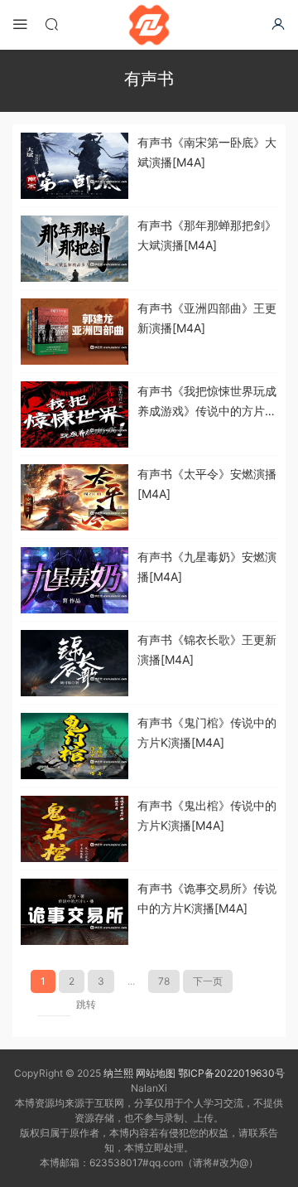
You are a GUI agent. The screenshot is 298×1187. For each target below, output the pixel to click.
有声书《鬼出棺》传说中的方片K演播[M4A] (206, 815)
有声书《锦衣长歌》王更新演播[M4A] (206, 649)
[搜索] (51, 23)
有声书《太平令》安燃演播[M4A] (206, 484)
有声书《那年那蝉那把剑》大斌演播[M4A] (206, 235)
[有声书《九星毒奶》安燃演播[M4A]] (74, 580)
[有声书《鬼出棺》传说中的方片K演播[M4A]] (74, 829)
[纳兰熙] (149, 25)
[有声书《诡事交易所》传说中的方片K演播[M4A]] (74, 912)
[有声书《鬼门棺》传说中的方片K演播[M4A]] (74, 746)
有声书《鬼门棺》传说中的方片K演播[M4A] (206, 732)
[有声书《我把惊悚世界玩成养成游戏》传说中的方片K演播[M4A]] (74, 414)
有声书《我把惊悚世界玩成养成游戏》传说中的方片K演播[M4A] (206, 402)
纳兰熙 (118, 1073)
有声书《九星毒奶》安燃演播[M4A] (206, 567)
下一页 (208, 981)
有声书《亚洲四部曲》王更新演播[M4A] (206, 318)
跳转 (86, 1004)
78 (164, 981)
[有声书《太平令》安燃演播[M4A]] (74, 497)
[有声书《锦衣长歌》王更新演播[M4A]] (74, 663)
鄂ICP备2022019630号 (231, 1073)
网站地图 (155, 1073)
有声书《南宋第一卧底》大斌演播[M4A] (206, 152)
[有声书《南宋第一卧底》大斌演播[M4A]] (74, 166)
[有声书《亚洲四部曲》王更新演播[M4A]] (74, 331)
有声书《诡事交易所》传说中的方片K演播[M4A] (206, 898)
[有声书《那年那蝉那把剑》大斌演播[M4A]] (74, 249)
